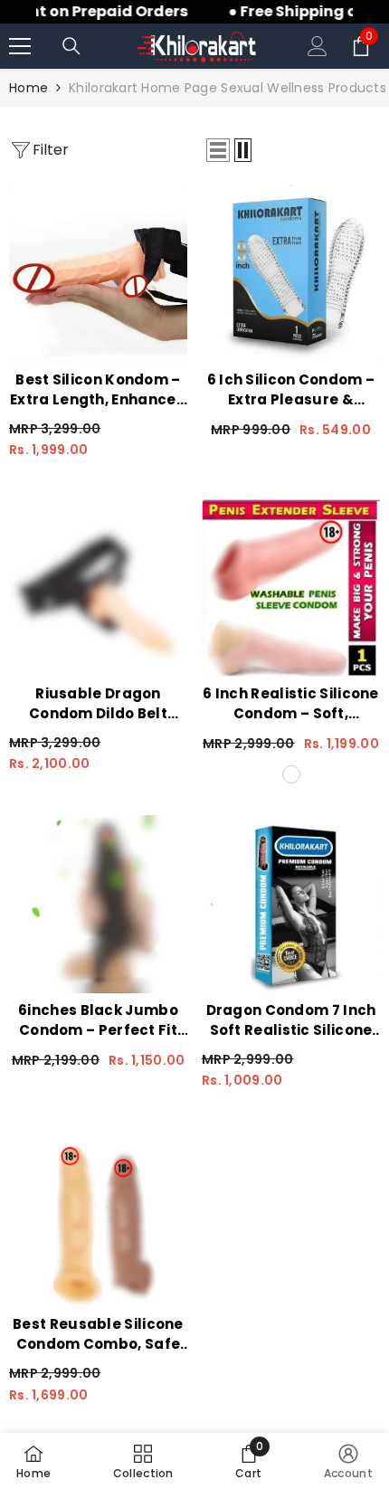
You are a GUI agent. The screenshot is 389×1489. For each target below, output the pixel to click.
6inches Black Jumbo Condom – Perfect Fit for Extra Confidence (98, 1020)
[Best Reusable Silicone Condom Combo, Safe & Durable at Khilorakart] (98, 1218)
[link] (248, 1461)
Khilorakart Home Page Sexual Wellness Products (227, 88)
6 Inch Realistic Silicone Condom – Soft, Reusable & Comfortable (291, 704)
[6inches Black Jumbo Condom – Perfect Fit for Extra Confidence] (98, 904)
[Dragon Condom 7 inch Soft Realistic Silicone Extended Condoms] (291, 904)
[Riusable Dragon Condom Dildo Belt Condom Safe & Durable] (98, 587)
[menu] (20, 46)
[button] (218, 150)
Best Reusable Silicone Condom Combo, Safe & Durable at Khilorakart (98, 1334)
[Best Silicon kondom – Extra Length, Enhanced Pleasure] (98, 274)
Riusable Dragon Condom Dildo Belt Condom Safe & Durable (98, 704)
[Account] (317, 46)
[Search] (71, 46)
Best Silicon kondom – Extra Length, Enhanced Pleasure (98, 390)
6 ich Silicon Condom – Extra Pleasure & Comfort (291, 390)
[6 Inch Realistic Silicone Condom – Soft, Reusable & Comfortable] (291, 587)
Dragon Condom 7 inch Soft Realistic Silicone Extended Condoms (291, 1020)
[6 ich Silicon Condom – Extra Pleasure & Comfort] (291, 274)
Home (28, 88)
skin (291, 774)
